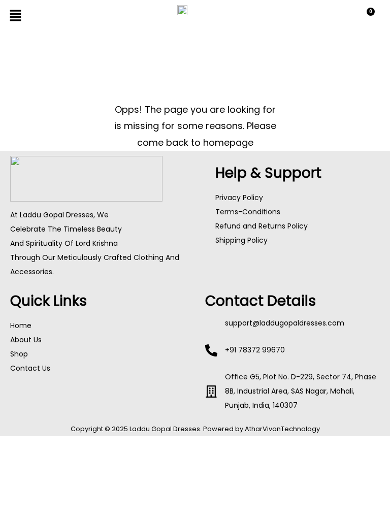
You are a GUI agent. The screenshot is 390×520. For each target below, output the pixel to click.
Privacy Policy (239, 197)
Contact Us (30, 368)
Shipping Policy (241, 240)
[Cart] (366, 17)
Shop (19, 354)
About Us (26, 340)
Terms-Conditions (247, 212)
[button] (68, 16)
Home (20, 325)
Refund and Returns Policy (261, 226)
